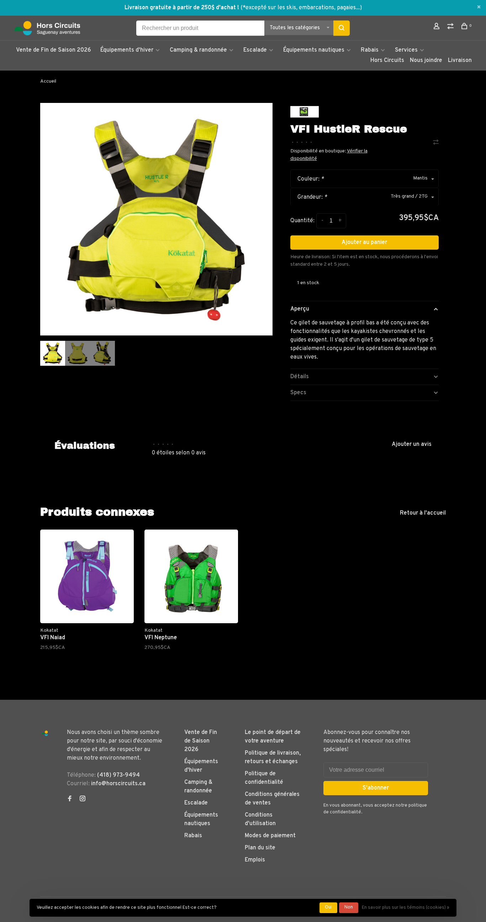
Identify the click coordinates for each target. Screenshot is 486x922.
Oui (328, 907)
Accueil (48, 81)
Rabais (370, 50)
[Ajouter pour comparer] (436, 143)
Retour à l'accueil (423, 513)
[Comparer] (451, 28)
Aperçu (299, 309)
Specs (298, 392)
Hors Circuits (387, 60)
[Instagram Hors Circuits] (82, 799)
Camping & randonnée (198, 50)
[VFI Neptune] (191, 576)
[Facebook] (70, 799)
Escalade (255, 50)
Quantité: (302, 220)
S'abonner (376, 788)
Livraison (460, 60)
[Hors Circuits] (44, 733)
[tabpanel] (156, 219)
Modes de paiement (270, 835)
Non (348, 907)
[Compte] (437, 28)
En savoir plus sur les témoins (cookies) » (405, 908)
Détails (299, 376)
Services (406, 50)
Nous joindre (426, 60)
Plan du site (260, 847)
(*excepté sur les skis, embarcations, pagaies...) (301, 7)
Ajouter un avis (412, 444)
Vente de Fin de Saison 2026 (53, 50)
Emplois (255, 860)
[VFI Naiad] (87, 576)
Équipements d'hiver (126, 50)
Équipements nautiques (313, 50)
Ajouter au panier (364, 242)
